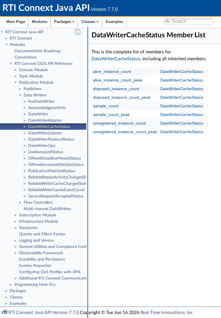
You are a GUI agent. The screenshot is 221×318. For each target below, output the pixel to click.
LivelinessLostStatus (45, 152)
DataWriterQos (41, 146)
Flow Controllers (38, 203)
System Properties (35, 266)
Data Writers (35, 95)
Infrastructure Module (38, 222)
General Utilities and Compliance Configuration (60, 247)
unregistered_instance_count (119, 123)
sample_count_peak (111, 114)
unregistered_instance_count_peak (125, 131)
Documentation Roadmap (37, 51)
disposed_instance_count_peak (121, 97)
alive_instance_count (112, 71)
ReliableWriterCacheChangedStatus (59, 184)
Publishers (32, 89)
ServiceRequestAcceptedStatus (55, 196)
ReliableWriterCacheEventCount (56, 190)
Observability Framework (41, 253)
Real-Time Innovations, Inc (166, 312)
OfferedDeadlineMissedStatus (54, 158)
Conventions (25, 57)
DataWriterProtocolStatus (51, 139)
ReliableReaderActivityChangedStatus (61, 177)
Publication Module (36, 83)
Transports (28, 228)
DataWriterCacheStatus (49, 127)
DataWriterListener (45, 133)
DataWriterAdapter (45, 121)
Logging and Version (36, 241)
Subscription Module (37, 215)
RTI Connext (21, 38)
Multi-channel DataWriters (47, 209)
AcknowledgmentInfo (47, 108)
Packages (62, 22)
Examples (114, 22)
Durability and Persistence (42, 259)
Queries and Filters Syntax (42, 234)
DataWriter (38, 114)
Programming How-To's (35, 285)
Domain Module (33, 70)
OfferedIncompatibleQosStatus (55, 165)
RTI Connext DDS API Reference (43, 64)
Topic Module (31, 76)
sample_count (106, 106)
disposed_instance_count (116, 88)
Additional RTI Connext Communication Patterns (62, 278)
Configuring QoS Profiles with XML (50, 272)
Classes (88, 22)
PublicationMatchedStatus (51, 171)
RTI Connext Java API (24, 32)
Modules (39, 22)
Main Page (15, 22)
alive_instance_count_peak (117, 80)
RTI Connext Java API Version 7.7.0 (43, 312)
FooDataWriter (41, 102)
